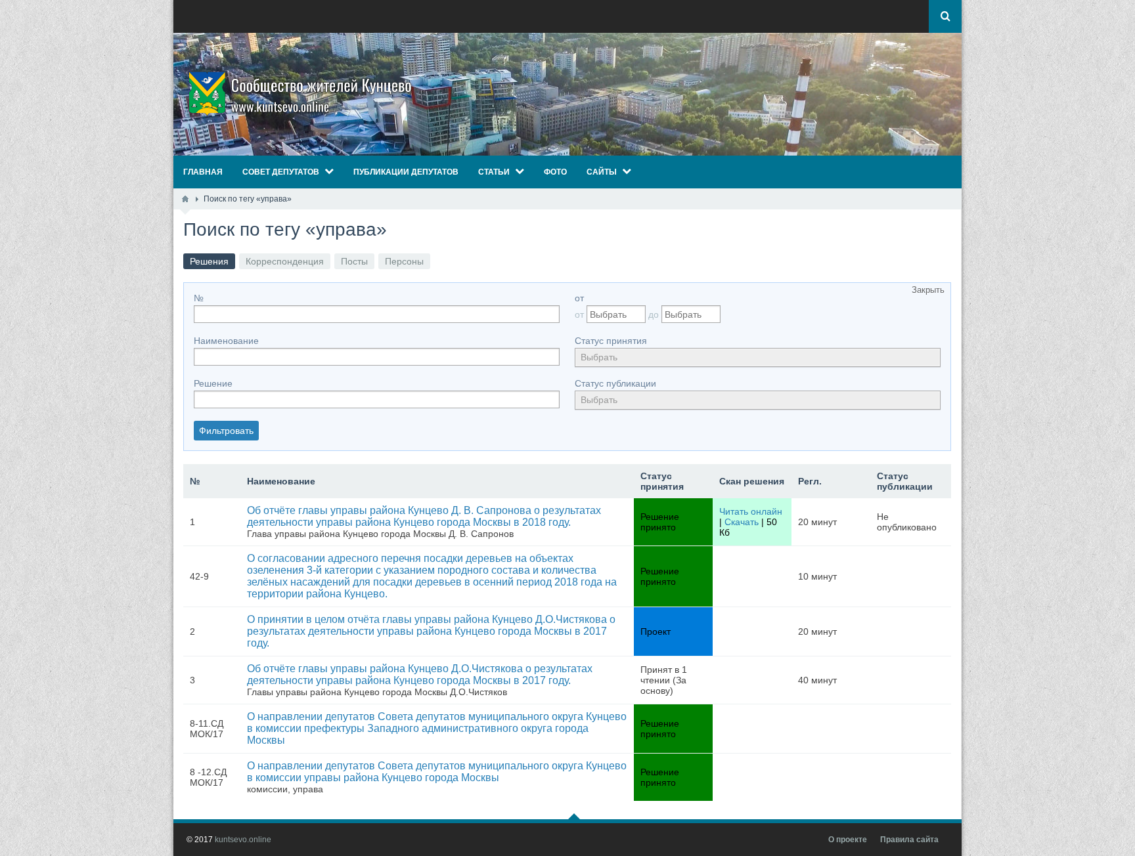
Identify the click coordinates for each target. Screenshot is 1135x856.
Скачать (741, 522)
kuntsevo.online (243, 839)
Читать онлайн (750, 511)
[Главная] (185, 198)
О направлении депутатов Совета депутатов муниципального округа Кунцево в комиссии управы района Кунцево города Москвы (437, 771)
